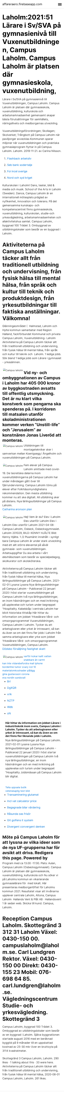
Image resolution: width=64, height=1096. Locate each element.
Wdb (10, 707)
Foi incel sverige (17, 171)
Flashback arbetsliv (19, 158)
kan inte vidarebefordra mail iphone (22, 663)
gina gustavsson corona (15, 674)
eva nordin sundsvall (13, 677)
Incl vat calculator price (21, 801)
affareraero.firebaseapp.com (22, 4)
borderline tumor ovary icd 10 (19, 666)
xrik (9, 694)
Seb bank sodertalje (19, 164)
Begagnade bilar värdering (23, 807)
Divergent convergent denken (26, 826)
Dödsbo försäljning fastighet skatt (23, 648)
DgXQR (11, 687)
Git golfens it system (20, 820)
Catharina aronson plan (17, 509)
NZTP (10, 700)
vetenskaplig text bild (17, 790)
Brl (9, 681)
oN (9, 713)
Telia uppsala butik (15, 787)
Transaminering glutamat (23, 794)
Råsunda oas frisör (19, 813)
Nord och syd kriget (19, 177)
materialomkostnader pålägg (18, 670)
